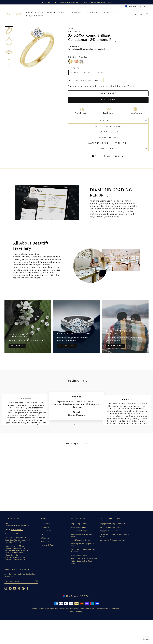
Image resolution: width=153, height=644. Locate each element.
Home (70, 28)
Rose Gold (76, 61)
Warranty (45, 541)
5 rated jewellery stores (25, 256)
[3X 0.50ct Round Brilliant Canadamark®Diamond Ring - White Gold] (25, 498)
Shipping (84, 49)
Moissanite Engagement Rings (113, 540)
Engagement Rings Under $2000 (114, 524)
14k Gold (87, 72)
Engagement (33, 12)
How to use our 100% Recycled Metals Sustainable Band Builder (83, 561)
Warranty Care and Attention (108, 143)
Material (74, 68)
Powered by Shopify (76, 611)
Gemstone (93, 12)
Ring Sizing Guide (78, 524)
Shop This (17, 346)
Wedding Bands (55, 12)
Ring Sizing (108, 148)
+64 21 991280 (17, 529)
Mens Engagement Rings (111, 527)
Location (45, 527)
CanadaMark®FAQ (108, 137)
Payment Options (48, 545)
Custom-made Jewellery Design (81, 535)
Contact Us (46, 531)
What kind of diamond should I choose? (83, 550)
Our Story (45, 524)
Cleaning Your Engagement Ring (82, 545)
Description (108, 121)
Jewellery (110, 12)
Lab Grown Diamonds (79, 531)
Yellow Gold (71, 61)
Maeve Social (116, 608)
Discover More (35, 16)
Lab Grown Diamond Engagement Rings (114, 535)
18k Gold (101, 72)
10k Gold (74, 72)
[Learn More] (76, 326)
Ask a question (108, 132)
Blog (43, 534)
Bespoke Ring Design (109, 531)
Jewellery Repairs (78, 527)
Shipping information (108, 126)
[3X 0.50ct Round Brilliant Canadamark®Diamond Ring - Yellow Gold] (18, 498)
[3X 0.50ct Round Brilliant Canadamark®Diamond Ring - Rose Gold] (21, 498)
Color (77, 57)
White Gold (81, 61)
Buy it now (108, 100)
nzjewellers (76, 32)
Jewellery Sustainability (81, 555)
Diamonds (76, 12)
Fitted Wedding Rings (80, 540)
